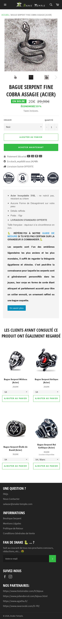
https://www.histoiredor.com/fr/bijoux (23, 591)
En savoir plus (17, 308)
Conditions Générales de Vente (19, 533)
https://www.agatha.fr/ (15, 601)
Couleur (7, 120)
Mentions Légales (12, 523)
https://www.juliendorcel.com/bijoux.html (25, 596)
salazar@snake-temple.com (17, 504)
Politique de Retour (13, 528)
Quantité (49, 120)
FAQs (5, 494)
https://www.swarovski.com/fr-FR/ (21, 606)
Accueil (5, 14)
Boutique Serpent (12, 518)
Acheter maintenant (30, 147)
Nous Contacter (11, 499)
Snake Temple (16, 616)
